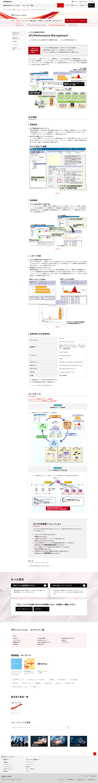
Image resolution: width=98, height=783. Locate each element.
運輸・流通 (15, 683)
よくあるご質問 (47, 20)
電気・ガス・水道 (27, 683)
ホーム (4, 9)
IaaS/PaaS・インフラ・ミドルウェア (37, 679)
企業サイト (5, 759)
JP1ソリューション (26, 9)
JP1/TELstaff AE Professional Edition (36, 25)
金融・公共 (58, 683)
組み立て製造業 (62, 679)
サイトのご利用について (61, 779)
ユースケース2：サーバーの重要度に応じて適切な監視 (42, 401)
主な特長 (14, 41)
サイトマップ (65, 642)
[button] (13, 25)
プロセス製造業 (73, 679)
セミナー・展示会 (80, 5)
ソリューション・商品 (11, 9)
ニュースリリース (7, 764)
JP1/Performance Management (57, 25)
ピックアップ (67, 5)
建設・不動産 (48, 683)
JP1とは (32, 9)
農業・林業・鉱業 (69, 683)
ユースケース (15, 44)
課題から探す (33, 20)
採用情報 (5, 771)
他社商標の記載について (92, 779)
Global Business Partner (68, 638)
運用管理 (52, 679)
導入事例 (40, 20)
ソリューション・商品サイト (32, 759)
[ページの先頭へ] (94, 753)
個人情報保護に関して (71, 779)
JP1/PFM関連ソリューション (17, 48)
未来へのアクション (7, 769)
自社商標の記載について (81, 779)
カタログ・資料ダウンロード (72, 20)
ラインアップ (60, 5)
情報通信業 (38, 683)
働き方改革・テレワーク (18, 679)
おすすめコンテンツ (57, 20)
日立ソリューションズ (8, 757)
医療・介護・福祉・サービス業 (19, 686)
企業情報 (5, 762)
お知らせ (64, 640)
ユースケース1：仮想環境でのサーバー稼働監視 (40, 399)
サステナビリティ (7, 766)
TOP (13, 20)
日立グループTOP (6, 776)
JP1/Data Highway (73, 25)
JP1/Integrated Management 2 (15, 25)
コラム (86, 5)
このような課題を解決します (16, 37)
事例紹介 (73, 5)
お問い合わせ (83, 20)
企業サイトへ (91, 5)
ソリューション (25, 20)
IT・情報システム (35, 686)
